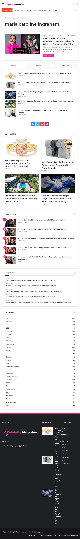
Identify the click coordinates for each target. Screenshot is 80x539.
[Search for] (77, 5)
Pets (7, 386)
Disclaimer (74, 535)
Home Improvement (12, 366)
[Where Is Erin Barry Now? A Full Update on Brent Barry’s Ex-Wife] (10, 232)
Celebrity (9, 331)
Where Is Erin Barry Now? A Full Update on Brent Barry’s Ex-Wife (42, 229)
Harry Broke (47, 35)
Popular (38, 66)
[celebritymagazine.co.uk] (15, 4)
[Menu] (3, 5)
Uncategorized (11, 402)
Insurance (9, 373)
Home (8, 18)
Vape (7, 405)
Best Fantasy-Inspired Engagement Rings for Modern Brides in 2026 (44, 73)
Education (9, 341)
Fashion (8, 347)
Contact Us (65, 463)
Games (8, 357)
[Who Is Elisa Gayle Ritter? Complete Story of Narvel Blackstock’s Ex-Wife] (10, 241)
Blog (7, 318)
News (8, 383)
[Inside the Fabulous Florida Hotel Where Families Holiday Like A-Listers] (10, 104)
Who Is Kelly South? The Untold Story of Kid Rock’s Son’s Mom (42, 220)
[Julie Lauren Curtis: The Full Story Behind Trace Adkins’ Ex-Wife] (10, 250)
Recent (13, 66)
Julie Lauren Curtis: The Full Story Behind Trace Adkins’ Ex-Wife (42, 248)
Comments (65, 66)
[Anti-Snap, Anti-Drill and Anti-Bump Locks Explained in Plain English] (10, 85)
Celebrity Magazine (37, 532)
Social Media (10, 389)
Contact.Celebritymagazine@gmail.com (14, 446)
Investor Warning (11, 376)
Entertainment (11, 344)
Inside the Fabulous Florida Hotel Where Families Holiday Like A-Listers (45, 101)
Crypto (8, 334)
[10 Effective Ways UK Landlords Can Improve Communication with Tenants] (10, 113)
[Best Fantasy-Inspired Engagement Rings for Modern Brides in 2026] (10, 76)
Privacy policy (65, 535)
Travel (8, 399)
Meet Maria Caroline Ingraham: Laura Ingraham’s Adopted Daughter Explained (59, 41)
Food (7, 354)
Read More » (48, 55)
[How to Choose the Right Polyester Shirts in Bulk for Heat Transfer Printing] (10, 95)
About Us (57, 535)
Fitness (8, 350)
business (9, 321)
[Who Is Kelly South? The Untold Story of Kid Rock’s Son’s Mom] (10, 223)
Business (9, 325)
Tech (7, 392)
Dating (8, 338)
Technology (10, 395)
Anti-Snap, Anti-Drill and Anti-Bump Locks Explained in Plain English (44, 83)
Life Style (9, 379)
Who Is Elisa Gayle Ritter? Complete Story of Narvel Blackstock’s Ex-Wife (46, 238)
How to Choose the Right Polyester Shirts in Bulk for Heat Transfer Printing (56, 198)
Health (8, 363)
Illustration (9, 370)
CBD (7, 328)
